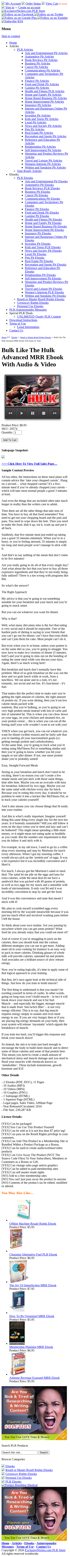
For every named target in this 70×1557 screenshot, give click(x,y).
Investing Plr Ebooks (38, 243)
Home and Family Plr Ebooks (43, 223)
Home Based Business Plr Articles (46, 98)
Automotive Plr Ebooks (39, 184)
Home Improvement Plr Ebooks (44, 230)
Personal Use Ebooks (30, 306)
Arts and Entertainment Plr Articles (46, 53)
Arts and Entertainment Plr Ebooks (46, 181)
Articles (17, 1543)
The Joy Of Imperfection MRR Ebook (32, 1285)
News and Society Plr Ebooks (43, 250)
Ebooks (14, 337)
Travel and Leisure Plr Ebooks (43, 288)
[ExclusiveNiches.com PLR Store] (23, 11)
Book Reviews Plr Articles (41, 60)
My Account (13, 3)
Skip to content (11, 36)
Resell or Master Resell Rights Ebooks (40, 299)
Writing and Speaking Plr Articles (45, 167)
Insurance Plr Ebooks (38, 233)
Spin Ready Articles (29, 171)
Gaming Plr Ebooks (37, 216)
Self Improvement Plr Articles (43, 150)
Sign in (9, 7)
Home (13, 42)
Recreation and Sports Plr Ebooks (45, 264)
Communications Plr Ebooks (42, 198)
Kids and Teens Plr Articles (41, 119)
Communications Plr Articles (42, 70)
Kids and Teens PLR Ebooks (43, 247)
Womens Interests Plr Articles (43, 164)
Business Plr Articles (37, 63)
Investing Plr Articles (38, 115)
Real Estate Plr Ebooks (39, 261)
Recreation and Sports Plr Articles (45, 136)
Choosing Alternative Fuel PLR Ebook (33, 1254)
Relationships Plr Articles (40, 146)
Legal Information (28, 327)
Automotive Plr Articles (39, 56)
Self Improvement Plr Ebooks (43, 278)
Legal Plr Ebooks (35, 254)
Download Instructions (23, 320)
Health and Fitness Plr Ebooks (43, 219)
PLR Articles (25, 49)
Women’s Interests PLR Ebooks (44, 292)
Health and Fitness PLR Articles (44, 91)
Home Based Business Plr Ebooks (46, 226)
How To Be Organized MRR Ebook (31, 1316)
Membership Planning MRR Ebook (31, 1347)
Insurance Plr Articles (38, 105)
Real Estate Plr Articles (39, 132)
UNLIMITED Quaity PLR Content (39, 316)
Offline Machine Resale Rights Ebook (32, 1223)
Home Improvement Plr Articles (44, 101)
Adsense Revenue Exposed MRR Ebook (34, 1377)
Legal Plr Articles (35, 122)
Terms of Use (17, 323)
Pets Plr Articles (34, 129)
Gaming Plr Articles (37, 87)
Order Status (33, 3)
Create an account (29, 7)
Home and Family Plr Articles (43, 94)
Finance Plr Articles (37, 80)
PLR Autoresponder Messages (28, 309)
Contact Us (16, 330)
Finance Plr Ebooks (37, 209)
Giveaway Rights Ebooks (33, 302)
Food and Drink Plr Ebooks (42, 212)
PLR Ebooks (25, 178)
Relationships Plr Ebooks (40, 275)
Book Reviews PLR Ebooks (42, 188)
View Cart (52, 3)
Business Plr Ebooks (37, 191)
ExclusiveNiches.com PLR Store (45, 1550)
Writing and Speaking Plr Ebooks (45, 295)
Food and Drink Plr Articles (42, 84)
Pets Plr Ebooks (34, 257)
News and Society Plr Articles (43, 126)
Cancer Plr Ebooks (36, 195)
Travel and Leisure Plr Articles (43, 160)
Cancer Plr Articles (36, 67)
